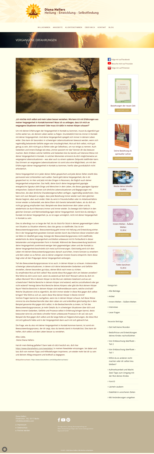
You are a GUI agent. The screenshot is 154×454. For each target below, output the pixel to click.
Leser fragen (114, 312)
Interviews (113, 307)
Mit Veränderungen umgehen (122, 397)
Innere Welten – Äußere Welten (122, 301)
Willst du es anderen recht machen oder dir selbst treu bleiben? (121, 361)
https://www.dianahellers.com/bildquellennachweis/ (49, 360)
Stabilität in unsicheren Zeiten (122, 392)
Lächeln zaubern (116, 386)
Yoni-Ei (112, 381)
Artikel (112, 296)
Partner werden (23, 431)
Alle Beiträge (114, 291)
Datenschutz (22, 428)
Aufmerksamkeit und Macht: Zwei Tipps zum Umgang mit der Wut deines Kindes (121, 372)
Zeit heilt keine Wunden (119, 327)
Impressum (21, 425)
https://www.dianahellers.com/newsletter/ (34, 348)
